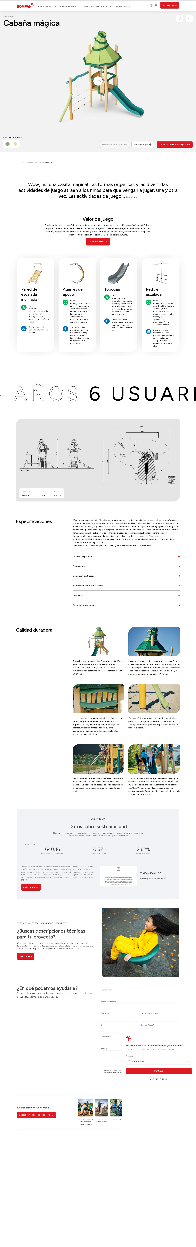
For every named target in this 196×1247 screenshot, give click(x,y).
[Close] (188, 1037)
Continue (158, 1071)
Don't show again (158, 1079)
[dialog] (98, 623)
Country (129, 1056)
